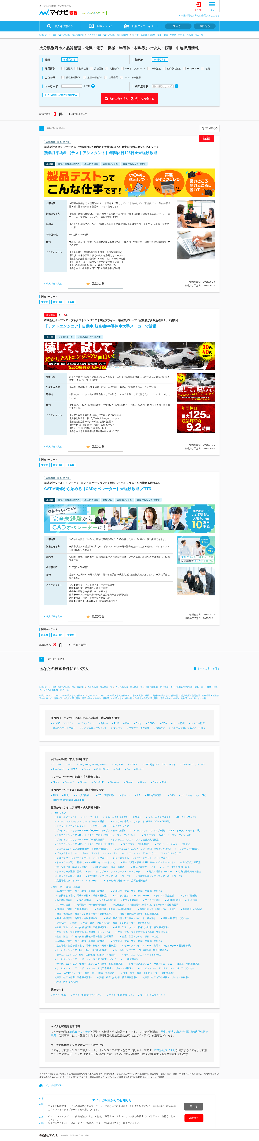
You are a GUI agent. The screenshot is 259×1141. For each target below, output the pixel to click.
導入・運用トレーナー (160, 871)
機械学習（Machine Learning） (69, 800)
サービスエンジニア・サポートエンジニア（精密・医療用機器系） (91, 963)
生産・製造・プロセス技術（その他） (141, 936)
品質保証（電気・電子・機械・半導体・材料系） (82, 941)
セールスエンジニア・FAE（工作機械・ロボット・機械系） (87, 954)
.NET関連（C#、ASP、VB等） (160, 764)
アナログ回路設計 (190, 895)
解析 (74, 923)
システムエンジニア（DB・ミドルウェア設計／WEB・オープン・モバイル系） (97, 835)
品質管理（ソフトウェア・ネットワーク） (78, 880)
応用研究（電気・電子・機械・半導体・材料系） (138, 891)
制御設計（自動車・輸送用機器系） (115, 909)
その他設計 (118, 904)
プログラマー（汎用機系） (136, 844)
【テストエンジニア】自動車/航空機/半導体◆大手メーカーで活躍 (100, 326)
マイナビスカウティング (152, 995)
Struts (56, 782)
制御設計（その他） (193, 909)
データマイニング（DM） (194, 795)
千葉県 (70, 302)
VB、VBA (119, 764)
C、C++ (57, 764)
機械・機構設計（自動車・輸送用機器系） (78, 918)
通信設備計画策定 (191, 862)
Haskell (140, 769)
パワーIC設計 (63, 904)
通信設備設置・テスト (144, 867)
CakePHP (98, 782)
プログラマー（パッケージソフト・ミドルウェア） (83, 858)
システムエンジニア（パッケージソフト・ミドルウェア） (154, 853)
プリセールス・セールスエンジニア (111, 826)
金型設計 (61, 923)
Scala (87, 769)
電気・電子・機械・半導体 (66, 887)
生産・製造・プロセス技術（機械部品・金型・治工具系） (86, 936)
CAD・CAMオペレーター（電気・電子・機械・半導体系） (87, 973)
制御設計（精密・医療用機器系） (74, 909)
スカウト (178, 26)
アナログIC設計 (153, 900)
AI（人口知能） (84, 795)
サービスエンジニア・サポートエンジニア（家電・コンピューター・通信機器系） (99, 959)
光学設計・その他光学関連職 (91, 904)
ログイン (198, 10)
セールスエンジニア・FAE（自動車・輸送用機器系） (142, 950)
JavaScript (58, 769)
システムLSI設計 (107, 900)
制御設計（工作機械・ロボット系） (158, 909)
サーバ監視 (179, 723)
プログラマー (87, 723)
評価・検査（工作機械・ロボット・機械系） (167, 977)
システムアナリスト (67, 817)
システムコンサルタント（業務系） (123, 817)
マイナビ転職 (59, 995)
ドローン (126, 795)
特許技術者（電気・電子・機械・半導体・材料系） (83, 895)
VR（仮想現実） (106, 795)
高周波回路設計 (64, 900)
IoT (138, 795)
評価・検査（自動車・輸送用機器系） (118, 977)
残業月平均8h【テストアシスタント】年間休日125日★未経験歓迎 (100, 153)
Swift (117, 769)
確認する (194, 1118)
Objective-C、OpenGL (194, 764)
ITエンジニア (59, 813)
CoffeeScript (102, 769)
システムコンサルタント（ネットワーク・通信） (82, 821)
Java (69, 764)
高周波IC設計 (174, 900)
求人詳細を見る (54, 283)
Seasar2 (69, 782)
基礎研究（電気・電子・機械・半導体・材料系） (82, 891)
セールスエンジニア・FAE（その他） (143, 954)
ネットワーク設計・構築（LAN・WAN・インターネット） (86, 862)
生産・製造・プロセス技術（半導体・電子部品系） (144, 932)
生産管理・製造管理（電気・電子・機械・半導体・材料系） (87, 945)
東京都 (44, 302)
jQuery (143, 782)
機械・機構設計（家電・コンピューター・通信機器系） (85, 913)
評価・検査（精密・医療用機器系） (75, 977)
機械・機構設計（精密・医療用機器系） (140, 913)
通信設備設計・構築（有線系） (72, 867)
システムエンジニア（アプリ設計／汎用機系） (137, 839)
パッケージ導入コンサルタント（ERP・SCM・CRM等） (142, 821)
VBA (164, 723)
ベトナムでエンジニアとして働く (188, 728)
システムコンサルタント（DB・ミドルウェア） (172, 817)
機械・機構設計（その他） (176, 918)
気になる (204, 26)
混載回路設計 (86, 900)
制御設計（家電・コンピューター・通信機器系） (155, 904)
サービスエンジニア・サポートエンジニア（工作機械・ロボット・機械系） (95, 968)
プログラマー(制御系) (188, 848)
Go (128, 769)
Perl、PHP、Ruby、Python (93, 764)
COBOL (152, 723)
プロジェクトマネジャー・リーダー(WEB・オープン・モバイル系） (91, 830)
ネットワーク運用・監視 (69, 871)
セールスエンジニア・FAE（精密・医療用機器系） (82, 950)
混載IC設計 (193, 900)
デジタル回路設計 (165, 895)
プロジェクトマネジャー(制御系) (173, 844)
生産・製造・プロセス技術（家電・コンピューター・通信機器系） (117, 923)
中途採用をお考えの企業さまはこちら (200, 15)
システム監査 (198, 723)
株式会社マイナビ (80, 1031)
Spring (83, 782)
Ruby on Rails (160, 782)
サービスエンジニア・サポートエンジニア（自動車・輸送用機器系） (166, 963)
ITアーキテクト (91, 817)
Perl (127, 723)
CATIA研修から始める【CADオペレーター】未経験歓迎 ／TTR (97, 489)
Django (129, 782)
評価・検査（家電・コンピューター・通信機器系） (149, 973)
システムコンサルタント (94, 728)
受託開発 (117, 728)
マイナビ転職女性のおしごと (87, 995)
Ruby (138, 723)
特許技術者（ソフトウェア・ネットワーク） (160, 876)
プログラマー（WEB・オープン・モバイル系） (168, 835)
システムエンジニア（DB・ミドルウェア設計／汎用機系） (87, 844)
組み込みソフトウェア (64, 728)
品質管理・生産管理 (139, 728)
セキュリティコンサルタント (71, 826)
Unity (67, 795)
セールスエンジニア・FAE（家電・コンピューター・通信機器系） (158, 945)
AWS (55, 795)
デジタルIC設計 (130, 900)
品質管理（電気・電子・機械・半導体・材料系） (138, 941)
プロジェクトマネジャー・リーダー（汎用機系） (82, 839)
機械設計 (160, 728)
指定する (70, 59)
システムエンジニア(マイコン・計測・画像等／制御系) (143, 848)
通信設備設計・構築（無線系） (111, 867)
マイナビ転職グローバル (121, 995)
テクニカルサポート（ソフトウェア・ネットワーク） (115, 871)
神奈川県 (57, 302)
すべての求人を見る (208, 668)
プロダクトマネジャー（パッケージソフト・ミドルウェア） (87, 853)
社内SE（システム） (63, 723)
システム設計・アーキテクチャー (132, 895)
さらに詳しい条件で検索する (62, 95)
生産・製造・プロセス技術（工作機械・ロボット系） (84, 932)
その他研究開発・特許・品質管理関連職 (126, 880)
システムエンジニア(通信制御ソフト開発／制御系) (82, 848)
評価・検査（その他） (68, 982)
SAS (172, 795)
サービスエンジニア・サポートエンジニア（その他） (167, 968)
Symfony (114, 782)
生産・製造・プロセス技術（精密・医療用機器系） (83, 927)
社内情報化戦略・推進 (189, 871)
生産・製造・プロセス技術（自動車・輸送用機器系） (142, 927)
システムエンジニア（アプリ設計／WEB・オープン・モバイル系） (167, 830)
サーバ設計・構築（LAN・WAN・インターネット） (149, 862)
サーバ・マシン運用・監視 (176, 867)
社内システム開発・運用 (69, 876)
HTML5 (74, 769)
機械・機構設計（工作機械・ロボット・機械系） (131, 918)
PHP (116, 723)
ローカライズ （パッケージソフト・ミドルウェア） (142, 858)
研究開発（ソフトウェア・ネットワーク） (109, 876)
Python (104, 723)
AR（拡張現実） (155, 795)
